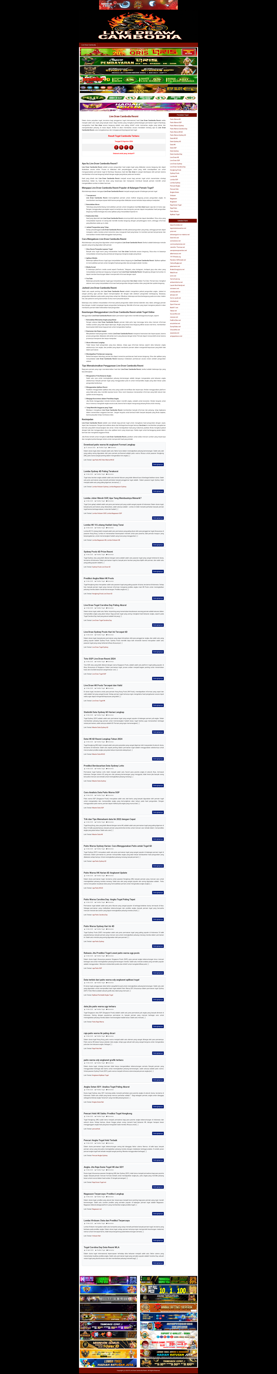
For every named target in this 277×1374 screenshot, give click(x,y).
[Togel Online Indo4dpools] (108, 1363)
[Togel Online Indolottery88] (168, 1326)
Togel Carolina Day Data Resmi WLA (101, 1247)
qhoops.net (174, 295)
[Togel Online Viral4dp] (138, 107)
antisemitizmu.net (176, 282)
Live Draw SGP (175, 160)
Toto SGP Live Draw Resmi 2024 (99, 658)
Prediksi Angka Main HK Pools (99, 578)
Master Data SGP (98, 808)
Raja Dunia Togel (175, 205)
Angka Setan (174, 192)
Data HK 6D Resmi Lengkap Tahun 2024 (103, 739)
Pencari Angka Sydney (100, 1155)
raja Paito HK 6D (97, 888)
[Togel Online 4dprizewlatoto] (108, 1345)
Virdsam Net (96, 1236)
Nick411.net (174, 307)
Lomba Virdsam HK (113, 540)
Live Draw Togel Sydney (100, 647)
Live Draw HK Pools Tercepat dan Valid (103, 685)
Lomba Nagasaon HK (99, 540)
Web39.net (173, 272)
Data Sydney (174, 151)
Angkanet (173, 202)
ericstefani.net (175, 323)
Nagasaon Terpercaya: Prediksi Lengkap (104, 1194)
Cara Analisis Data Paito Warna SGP (102, 792)
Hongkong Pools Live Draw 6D (102, 594)
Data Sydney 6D (175, 141)
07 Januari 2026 (90, 447)
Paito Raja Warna (98, 1022)
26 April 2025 (89, 1250)
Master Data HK (97, 834)
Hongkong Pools (175, 170)
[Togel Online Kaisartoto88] (138, 52)
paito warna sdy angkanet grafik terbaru (103, 1060)
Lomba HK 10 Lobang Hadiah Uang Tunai (104, 525)
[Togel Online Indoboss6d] (168, 1280)
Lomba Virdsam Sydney (100, 487)
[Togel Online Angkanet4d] (168, 1335)
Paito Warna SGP (176, 122)
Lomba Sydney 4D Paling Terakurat (101, 471)
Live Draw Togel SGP (99, 674)
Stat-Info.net (174, 238)
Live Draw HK (174, 157)
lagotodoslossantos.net (178, 228)
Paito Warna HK (175, 119)
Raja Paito (173, 208)
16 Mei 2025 (89, 474)
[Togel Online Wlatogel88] (108, 1335)
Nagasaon (173, 198)
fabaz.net (173, 311)
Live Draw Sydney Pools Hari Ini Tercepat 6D (105, 632)
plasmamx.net (175, 266)
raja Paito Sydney (98, 941)
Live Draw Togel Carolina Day (102, 620)
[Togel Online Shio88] (168, 1354)
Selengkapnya (158, 464)
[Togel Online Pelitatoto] (138, 98)
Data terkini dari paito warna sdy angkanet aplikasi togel (111, 979)
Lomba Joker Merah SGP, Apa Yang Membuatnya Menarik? (113, 498)
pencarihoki (96, 1129)
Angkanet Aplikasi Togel (100, 1075)
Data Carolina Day (176, 154)
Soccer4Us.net (175, 314)
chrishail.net (174, 301)
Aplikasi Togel (175, 214)
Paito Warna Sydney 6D (178, 135)
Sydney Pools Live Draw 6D (101, 567)
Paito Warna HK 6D (107, 460)
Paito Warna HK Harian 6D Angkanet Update (105, 872)
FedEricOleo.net (175, 320)
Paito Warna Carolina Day (178, 129)
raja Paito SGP (97, 968)
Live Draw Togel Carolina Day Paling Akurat (105, 605)
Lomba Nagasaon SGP (114, 513)
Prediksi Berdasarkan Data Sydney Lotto (104, 765)
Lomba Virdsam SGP (99, 513)
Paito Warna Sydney (177, 125)
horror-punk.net (175, 298)
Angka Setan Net (98, 1102)
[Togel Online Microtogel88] (108, 1280)
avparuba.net (174, 333)
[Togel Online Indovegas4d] (168, 1363)
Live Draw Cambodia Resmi (123, 116)
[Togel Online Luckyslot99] (168, 1290)
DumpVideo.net (175, 326)
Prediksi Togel (103, 447)
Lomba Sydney (175, 183)
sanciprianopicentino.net (178, 250)
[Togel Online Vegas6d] (108, 1308)
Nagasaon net (97, 1209)
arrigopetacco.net (176, 336)
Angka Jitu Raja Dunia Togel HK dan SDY (104, 1167)
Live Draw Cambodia (88, 45)
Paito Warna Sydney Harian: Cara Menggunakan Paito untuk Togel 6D (118, 846)
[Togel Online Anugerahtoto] (168, 1317)
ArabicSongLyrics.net (177, 269)
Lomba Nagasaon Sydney (117, 487)
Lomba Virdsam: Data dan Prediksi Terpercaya (107, 1220)
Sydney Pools (174, 173)
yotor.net (173, 231)
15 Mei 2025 (89, 982)
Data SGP (173, 148)
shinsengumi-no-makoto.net (180, 234)
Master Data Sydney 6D (100, 727)
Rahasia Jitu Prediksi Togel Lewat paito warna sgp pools (112, 953)
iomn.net (173, 276)
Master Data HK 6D (98, 754)
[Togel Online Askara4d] (108, 1317)
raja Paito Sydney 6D (99, 861)
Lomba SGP (174, 179)
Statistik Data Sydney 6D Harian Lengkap (104, 712)
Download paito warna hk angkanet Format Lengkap (109, 444)
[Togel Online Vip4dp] (168, 1299)
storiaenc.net (174, 288)
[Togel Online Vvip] (108, 1354)
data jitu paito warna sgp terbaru (100, 1006)
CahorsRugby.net (176, 263)
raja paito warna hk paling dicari (99, 1033)
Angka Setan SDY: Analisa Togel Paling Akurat (107, 1087)
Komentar (113, 447)
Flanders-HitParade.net (178, 260)
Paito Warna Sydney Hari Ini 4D (99, 926)
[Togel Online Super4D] (138, 70)
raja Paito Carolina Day (100, 915)
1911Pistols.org (175, 257)
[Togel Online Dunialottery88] (168, 1308)
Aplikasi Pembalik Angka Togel (102, 995)
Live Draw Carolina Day (178, 167)
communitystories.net (177, 244)
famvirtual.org (175, 279)
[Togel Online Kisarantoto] (138, 89)
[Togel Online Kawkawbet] (108, 1299)
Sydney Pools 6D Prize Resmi (98, 551)
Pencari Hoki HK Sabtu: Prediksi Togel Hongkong (108, 1113)
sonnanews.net (175, 241)
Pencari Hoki (174, 189)
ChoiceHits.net (175, 330)
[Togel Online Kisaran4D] (138, 79)
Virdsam (173, 195)
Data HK (173, 144)
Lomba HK (173, 176)
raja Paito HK (96, 460)
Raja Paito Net (97, 1048)
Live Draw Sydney (176, 164)
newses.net (174, 317)
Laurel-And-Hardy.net (177, 285)
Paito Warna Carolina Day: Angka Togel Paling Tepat (109, 899)
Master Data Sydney (99, 781)
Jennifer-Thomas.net (177, 247)
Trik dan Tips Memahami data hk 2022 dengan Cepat (109, 819)
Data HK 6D (174, 138)
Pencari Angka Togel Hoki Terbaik (100, 1140)
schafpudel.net (175, 292)
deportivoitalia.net (176, 225)
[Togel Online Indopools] (168, 1345)
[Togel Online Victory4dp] (108, 1290)
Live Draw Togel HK (98, 701)
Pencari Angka (175, 186)
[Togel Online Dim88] (138, 61)
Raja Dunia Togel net (99, 1182)
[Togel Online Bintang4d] (108, 1326)
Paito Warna (174, 211)
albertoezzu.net (175, 253)
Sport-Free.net (175, 304)
